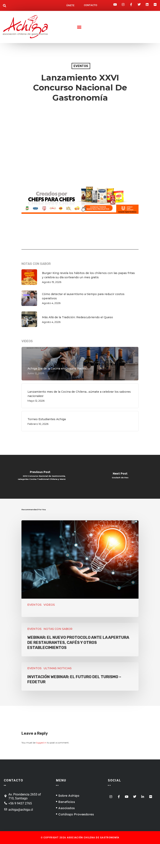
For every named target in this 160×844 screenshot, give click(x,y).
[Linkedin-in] (143, 795)
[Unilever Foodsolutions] (80, 215)
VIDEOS (49, 604)
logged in (41, 742)
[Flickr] (155, 3)
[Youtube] (115, 3)
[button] (4, 6)
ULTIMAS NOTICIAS (58, 668)
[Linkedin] (147, 3)
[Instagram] (123, 3)
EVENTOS (81, 66)
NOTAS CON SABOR (58, 629)
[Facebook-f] (131, 3)
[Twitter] (139, 3)
